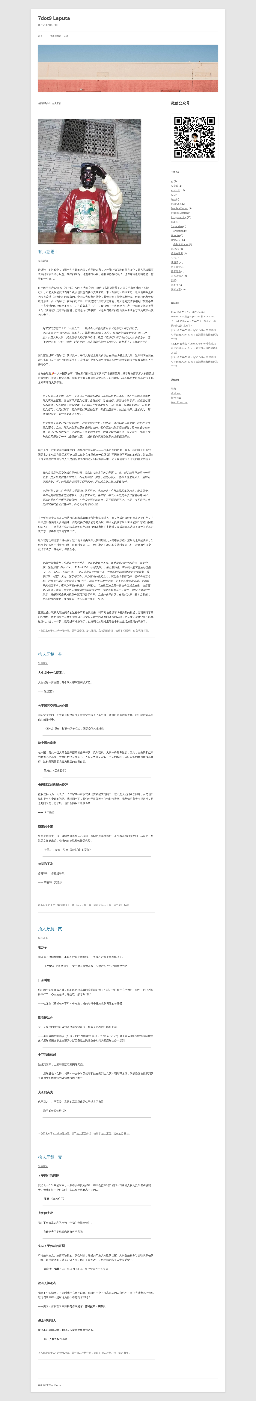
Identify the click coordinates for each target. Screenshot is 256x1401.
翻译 (173, 280)
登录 (173, 388)
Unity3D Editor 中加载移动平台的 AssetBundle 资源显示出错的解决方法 (194, 334)
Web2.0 (175, 249)
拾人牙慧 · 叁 (50, 654)
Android (175, 190)
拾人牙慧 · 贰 (50, 928)
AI (172, 181)
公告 (173, 258)
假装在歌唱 (177, 253)
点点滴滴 (103, 630)
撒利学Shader (181, 244)
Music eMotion (179, 212)
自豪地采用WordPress (49, 1385)
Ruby (174, 221)
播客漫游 (176, 271)
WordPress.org (179, 402)
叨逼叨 (80, 630)
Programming (178, 217)
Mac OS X (176, 203)
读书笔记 (118, 905)
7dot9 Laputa (54, 18)
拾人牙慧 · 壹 (50, 1157)
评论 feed (176, 397)
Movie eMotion (179, 208)
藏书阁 (174, 285)
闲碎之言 (176, 289)
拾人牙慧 (91, 630)
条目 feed (176, 393)
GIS (173, 194)
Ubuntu (175, 235)
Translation (177, 230)
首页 (40, 35)
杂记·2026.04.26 (195, 312)
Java (173, 199)
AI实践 (174, 185)
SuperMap (177, 226)
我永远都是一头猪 (59, 35)
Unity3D (175, 239)
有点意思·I (47, 251)
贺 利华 (175, 330)
